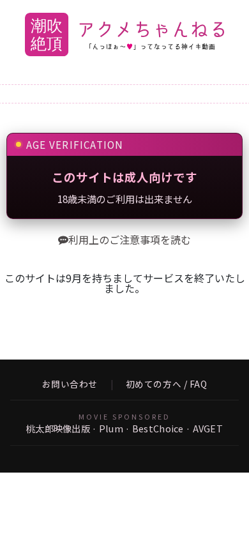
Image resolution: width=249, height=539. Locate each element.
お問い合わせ (70, 384)
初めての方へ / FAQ (166, 384)
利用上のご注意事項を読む (129, 239)
